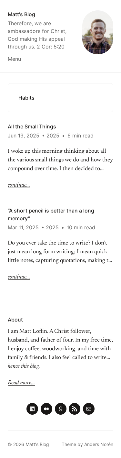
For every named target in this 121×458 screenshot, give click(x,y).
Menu (14, 59)
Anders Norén (98, 444)
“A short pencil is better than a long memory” (51, 214)
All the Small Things (32, 126)
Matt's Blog (21, 14)
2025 (52, 135)
